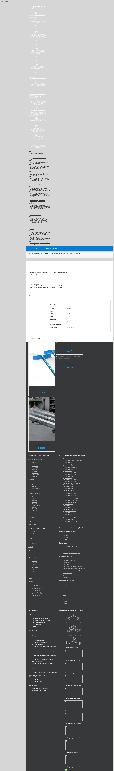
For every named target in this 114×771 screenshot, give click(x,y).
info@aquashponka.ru (43, 688)
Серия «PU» (34, 507)
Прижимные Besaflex (37, 488)
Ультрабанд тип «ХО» (37, 595)
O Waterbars (35, 476)
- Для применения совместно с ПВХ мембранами (75, 568)
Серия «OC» (34, 502)
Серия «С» (34, 496)
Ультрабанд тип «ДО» (37, 592)
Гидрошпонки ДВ (67, 462)
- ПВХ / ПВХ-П (66, 535)
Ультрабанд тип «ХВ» (37, 594)
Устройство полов (44, 287)
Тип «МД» (34, 562)
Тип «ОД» (34, 564)
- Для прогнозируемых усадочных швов (72, 551)
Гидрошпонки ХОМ (68, 519)
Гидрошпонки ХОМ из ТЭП (70, 523)
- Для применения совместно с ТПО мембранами (75, 570)
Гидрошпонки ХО (67, 514)
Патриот (30, 581)
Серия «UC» (34, 509)
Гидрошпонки (66, 459)
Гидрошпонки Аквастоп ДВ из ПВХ (72, 460)
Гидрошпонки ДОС (68, 488)
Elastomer (34, 543)
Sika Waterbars (32, 462)
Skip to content (4, 1)
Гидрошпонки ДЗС (68, 476)
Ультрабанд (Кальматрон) (36, 585)
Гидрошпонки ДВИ (68, 465)
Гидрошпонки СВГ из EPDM (70, 498)
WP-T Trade (31, 517)
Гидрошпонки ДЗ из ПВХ (69, 474)
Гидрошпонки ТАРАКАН (69, 502)
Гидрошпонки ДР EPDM (69, 493)
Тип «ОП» (34, 566)
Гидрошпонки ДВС (68, 469)
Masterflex (31, 554)
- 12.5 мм (65, 584)
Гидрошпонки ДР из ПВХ (69, 495)
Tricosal (30, 538)
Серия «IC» (34, 498)
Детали (30, 295)
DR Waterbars (35, 473)
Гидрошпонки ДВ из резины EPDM (72, 464)
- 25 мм (64, 588)
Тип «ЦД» (34, 573)
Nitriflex (34, 483)
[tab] (38, 295)
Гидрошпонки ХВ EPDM (69, 509)
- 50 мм (64, 597)
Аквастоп (39, 459)
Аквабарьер (32, 459)
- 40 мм (64, 595)
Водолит (30, 578)
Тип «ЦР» (34, 574)
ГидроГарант (32, 557)
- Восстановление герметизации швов (72, 566)
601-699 (33, 531)
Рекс (29, 550)
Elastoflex (34, 485)
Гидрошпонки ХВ (67, 507)
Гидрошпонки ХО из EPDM (70, 516)
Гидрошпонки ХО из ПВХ (69, 518)
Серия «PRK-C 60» (36, 505)
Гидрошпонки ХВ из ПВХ (69, 511)
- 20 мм (64, 586)
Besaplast (31, 480)
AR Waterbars (35, 466)
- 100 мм (65, 601)
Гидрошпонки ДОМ (68, 486)
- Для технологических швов (70, 548)
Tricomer (34, 541)
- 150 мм (65, 603)
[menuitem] (38, 15)
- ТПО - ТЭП (65, 537)
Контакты (34, 248)
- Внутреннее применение (69, 560)
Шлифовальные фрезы (56, 287)
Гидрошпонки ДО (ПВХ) (69, 481)
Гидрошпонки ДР (67, 491)
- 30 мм (64, 590)
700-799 (33, 533)
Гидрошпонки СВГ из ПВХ (70, 500)
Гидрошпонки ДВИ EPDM (70, 467)
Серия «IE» (34, 500)
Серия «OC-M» (35, 503)
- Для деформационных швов (70, 546)
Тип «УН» (34, 571)
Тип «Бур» (34, 561)
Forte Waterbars (35, 474)
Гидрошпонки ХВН (68, 512)
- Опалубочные (66, 562)
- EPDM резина (66, 539)
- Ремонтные (66, 564)
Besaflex (34, 486)
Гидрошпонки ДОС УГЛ (69, 490)
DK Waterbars (35, 471)
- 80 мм (64, 599)
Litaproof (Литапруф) (34, 493)
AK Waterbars (35, 467)
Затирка (38, 286)
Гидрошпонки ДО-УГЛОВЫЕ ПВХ (71, 483)
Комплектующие (52, 248)
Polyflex (34, 490)
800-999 (33, 535)
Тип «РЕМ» (34, 569)
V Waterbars (34, 469)
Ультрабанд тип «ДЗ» (37, 590)
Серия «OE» (34, 510)
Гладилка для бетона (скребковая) (41, 389)
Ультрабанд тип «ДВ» (37, 588)
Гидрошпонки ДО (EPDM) (70, 479)
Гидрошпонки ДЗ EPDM (69, 472)
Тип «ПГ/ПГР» (35, 568)
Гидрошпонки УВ (67, 505)
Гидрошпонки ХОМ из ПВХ (70, 521)
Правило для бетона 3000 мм (42, 445)
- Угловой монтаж (67, 573)
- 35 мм (64, 593)
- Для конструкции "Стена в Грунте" (71, 553)
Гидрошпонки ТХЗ (68, 504)
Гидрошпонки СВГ (68, 497)
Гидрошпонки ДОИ (68, 485)
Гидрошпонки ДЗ (67, 471)
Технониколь (32, 524)
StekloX (30, 547)
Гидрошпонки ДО (67, 478)
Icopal (30, 521)
